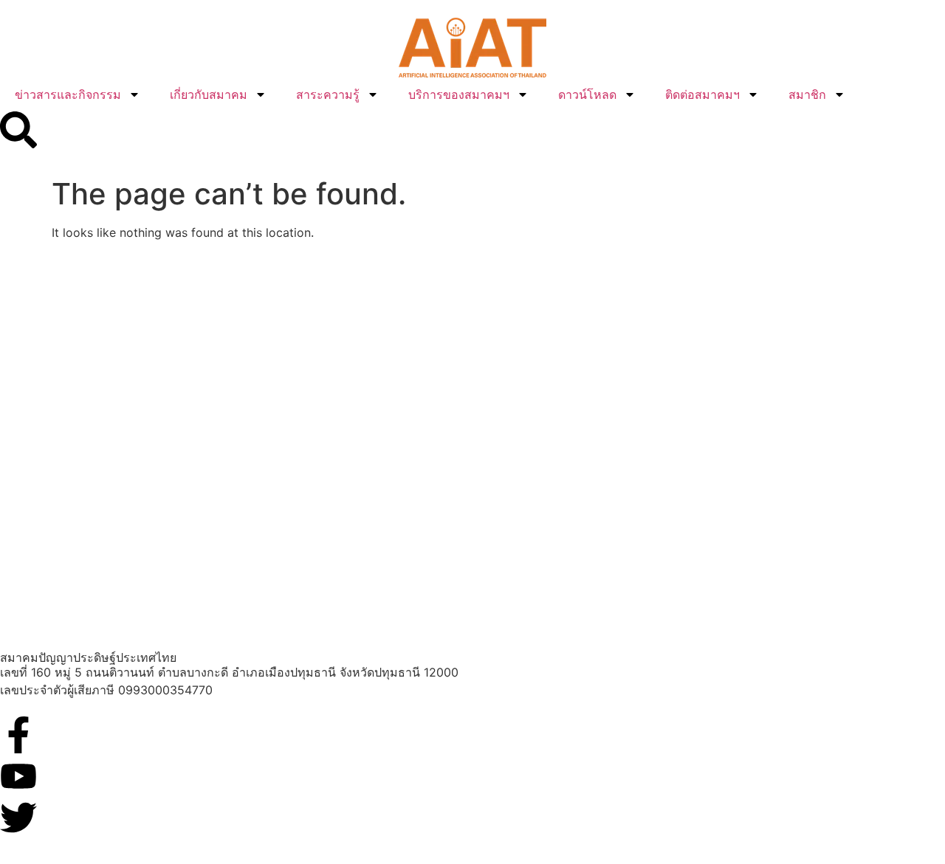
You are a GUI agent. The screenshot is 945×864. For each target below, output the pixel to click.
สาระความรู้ (328, 94)
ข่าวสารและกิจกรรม (68, 94)
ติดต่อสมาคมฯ (702, 94)
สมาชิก (807, 94)
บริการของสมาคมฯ (458, 94)
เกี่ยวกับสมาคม (208, 94)
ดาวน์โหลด (587, 94)
